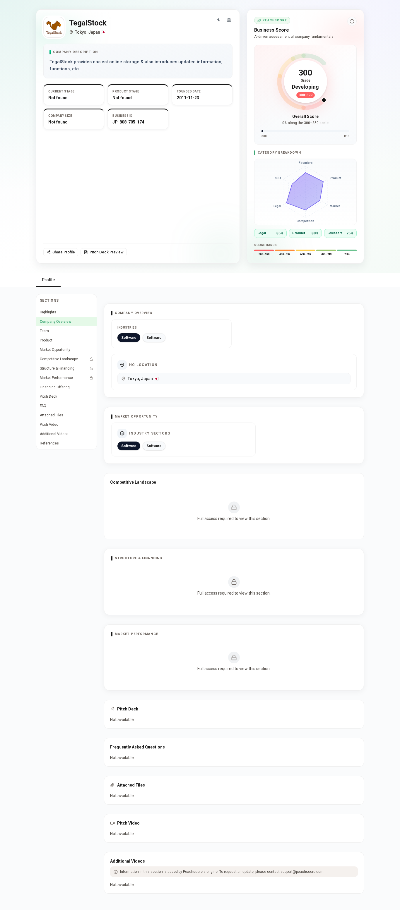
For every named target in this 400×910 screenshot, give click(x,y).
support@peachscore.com (302, 872)
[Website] (229, 20)
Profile (48, 279)
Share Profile (63, 252)
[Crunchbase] (218, 20)
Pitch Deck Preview (107, 252)
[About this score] (352, 21)
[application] (305, 192)
